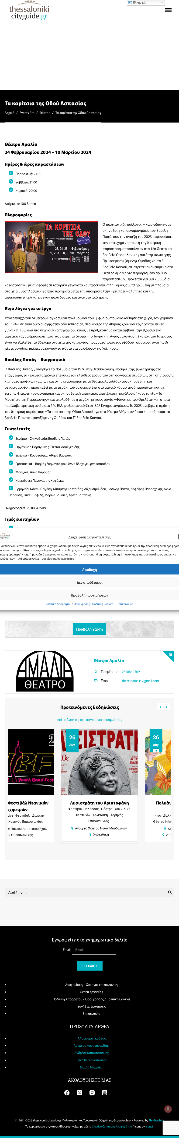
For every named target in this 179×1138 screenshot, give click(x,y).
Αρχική (9, 112)
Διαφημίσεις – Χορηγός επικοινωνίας (91, 984)
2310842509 (131, 671)
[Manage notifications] (168, 1109)
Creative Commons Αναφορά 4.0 (112, 1126)
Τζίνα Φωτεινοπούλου (91, 1059)
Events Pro (27, 112)
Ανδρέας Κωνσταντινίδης (91, 1045)
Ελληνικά (139, 2)
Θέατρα (45, 112)
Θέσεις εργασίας (91, 991)
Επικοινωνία (126, 604)
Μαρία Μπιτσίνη (91, 1067)
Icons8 (149, 1126)
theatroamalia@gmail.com (140, 680)
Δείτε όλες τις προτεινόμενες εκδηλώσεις (89, 719)
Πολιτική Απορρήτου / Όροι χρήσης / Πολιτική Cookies (79, 604)
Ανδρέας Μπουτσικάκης (91, 1052)
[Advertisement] (89, 55)
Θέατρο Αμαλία (109, 660)
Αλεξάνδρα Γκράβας (92, 1038)
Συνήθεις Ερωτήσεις (92, 1006)
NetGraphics (156, 1120)
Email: (67, 949)
